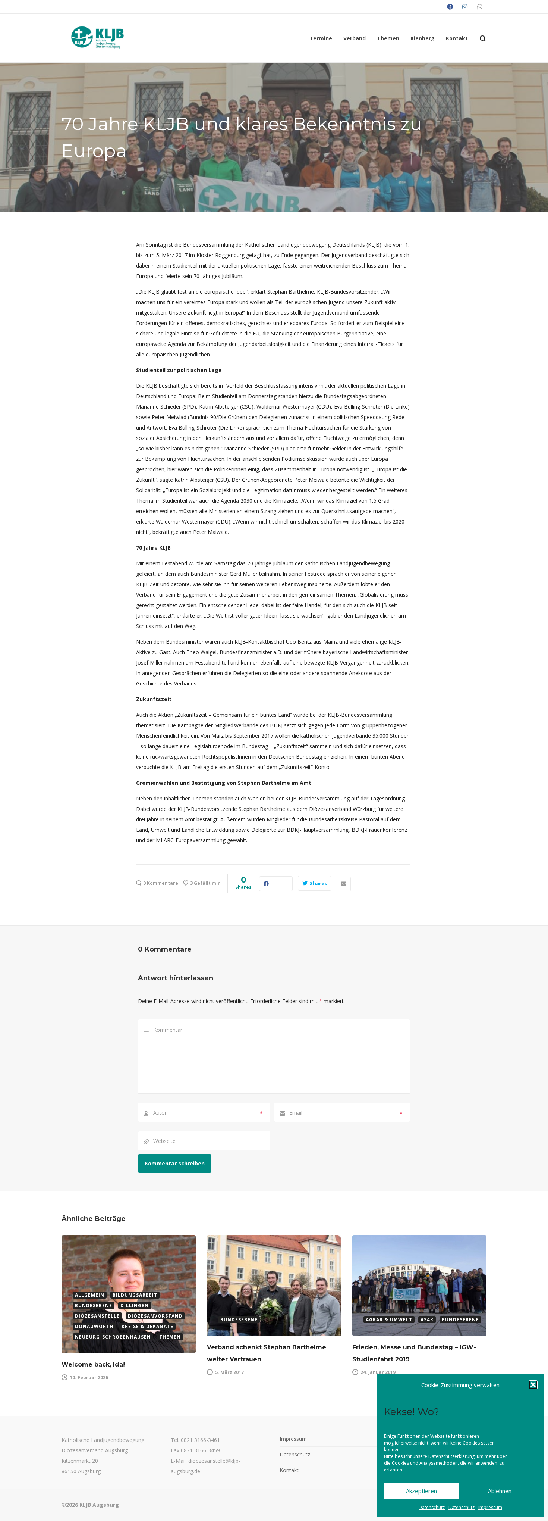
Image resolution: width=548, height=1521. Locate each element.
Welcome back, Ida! (93, 1364)
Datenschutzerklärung (451, 1456)
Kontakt (289, 1470)
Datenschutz (432, 1507)
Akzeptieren (421, 1491)
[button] (533, 1385)
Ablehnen (499, 1491)
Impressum (490, 1507)
